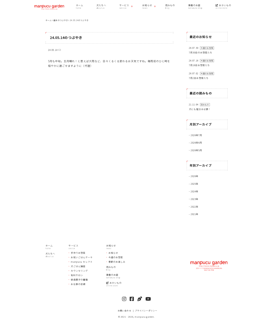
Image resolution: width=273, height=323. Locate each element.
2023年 (195, 199)
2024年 (195, 191)
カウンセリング (79, 270)
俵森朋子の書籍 (79, 279)
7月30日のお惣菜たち (200, 52)
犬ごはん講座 (78, 266)
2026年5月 (196, 150)
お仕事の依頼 (78, 284)
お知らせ (147, 5)
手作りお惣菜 (78, 252)
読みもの (170, 5)
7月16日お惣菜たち (199, 65)
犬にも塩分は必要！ (200, 109)
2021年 (195, 214)
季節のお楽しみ (117, 261)
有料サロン (77, 275)
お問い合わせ (124, 310)
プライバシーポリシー (146, 310)
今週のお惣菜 (115, 257)
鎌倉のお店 (194, 5)
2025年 (195, 183)
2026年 (195, 176)
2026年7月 (196, 135)
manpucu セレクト (81, 261)
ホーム (79, 5)
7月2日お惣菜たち (199, 77)
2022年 (195, 206)
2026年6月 (196, 142)
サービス (124, 5)
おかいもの (225, 5)
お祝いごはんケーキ (82, 257)
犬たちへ (101, 5)
